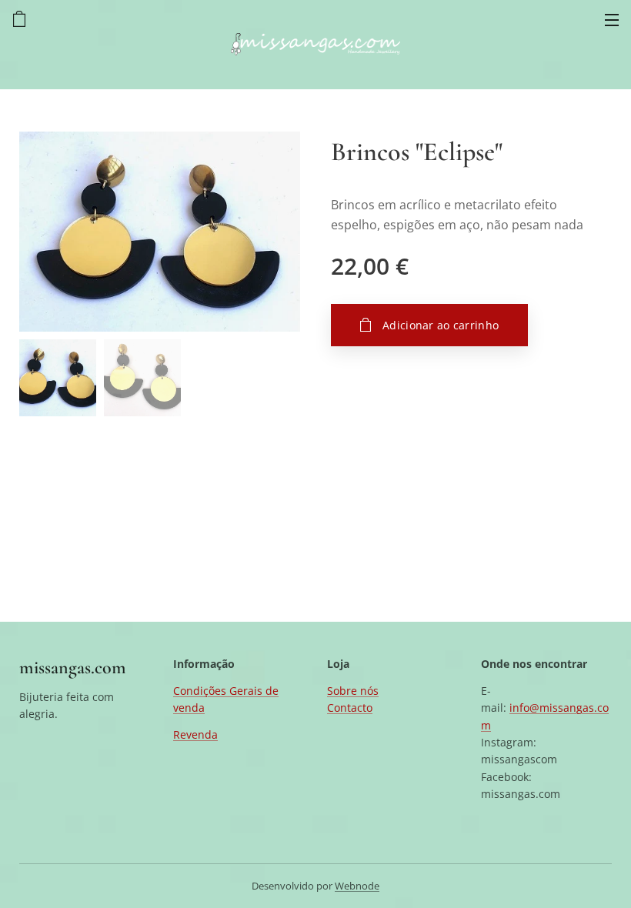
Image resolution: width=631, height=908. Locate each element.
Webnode (357, 886)
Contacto (349, 707)
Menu (611, 19)
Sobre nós (353, 690)
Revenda (195, 734)
